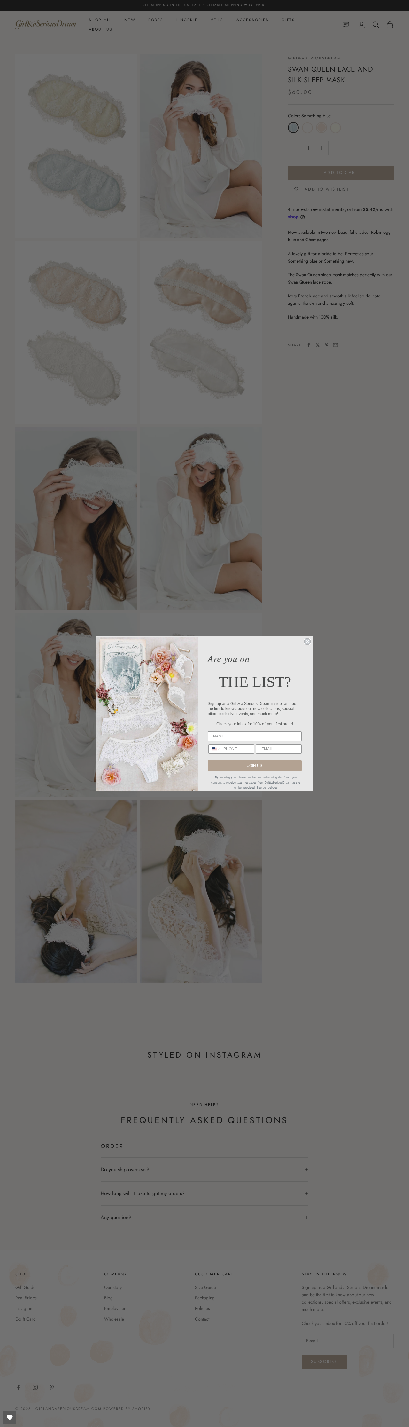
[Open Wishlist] (9, 1417)
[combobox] (214, 749)
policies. (273, 787)
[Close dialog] (307, 641)
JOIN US (254, 765)
